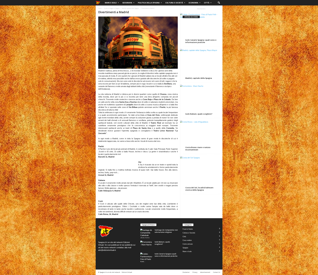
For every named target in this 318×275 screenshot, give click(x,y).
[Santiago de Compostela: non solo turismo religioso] (146, 233)
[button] (218, 2)
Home (100, 8)
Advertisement (205, 272)
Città (206, 2)
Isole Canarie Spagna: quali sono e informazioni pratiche (200, 41)
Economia (193, 2)
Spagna (185, 248)
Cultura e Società (174, 2)
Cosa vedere (187, 240)
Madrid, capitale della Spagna (130, 8)
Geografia (127, 2)
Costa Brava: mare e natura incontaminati (197, 148)
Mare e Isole (111, 2)
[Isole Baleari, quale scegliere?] (201, 98)
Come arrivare (188, 244)
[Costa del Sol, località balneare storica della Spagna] (201, 172)
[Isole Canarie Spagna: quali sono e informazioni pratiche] (201, 27)
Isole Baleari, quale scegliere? (198, 114)
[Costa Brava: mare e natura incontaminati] (201, 134)
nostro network (110, 247)
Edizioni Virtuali (127, 272)
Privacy (195, 272)
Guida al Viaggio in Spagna (111, 8)
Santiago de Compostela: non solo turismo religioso (166, 231)
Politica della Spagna (149, 2)
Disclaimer (186, 272)
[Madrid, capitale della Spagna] (201, 62)
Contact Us (216, 272)
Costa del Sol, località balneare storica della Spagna (199, 188)
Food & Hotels (188, 229)
